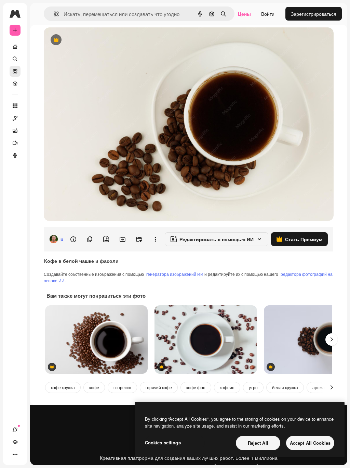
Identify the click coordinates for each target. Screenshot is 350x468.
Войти (267, 13)
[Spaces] (15, 118)
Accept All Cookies (310, 443)
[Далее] (331, 339)
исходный (89, 40)
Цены (244, 13)
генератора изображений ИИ (174, 274)
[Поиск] (15, 58)
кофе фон (195, 387)
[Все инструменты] (15, 105)
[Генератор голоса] (15, 155)
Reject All (258, 443)
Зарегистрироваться (313, 13)
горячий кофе (159, 387)
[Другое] (15, 454)
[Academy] (15, 441)
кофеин (227, 387)
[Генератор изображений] (15, 130)
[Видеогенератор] (15, 142)
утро (253, 387)
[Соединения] (15, 429)
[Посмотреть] (15, 83)
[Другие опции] (155, 239)
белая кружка (285, 387)
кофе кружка (63, 387)
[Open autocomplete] (53, 13)
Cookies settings (163, 442)
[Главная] (15, 46)
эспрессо (122, 387)
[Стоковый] (15, 71)
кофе (94, 387)
